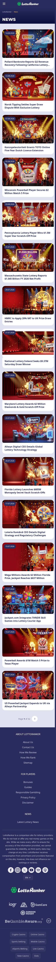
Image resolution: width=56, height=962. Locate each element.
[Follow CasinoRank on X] (24, 870)
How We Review (28, 752)
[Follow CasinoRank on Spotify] (38, 870)
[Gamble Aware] (24, 921)
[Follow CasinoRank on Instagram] (18, 870)
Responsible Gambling (28, 792)
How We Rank (28, 757)
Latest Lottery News (28, 822)
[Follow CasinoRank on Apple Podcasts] (45, 870)
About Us (28, 742)
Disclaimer (28, 802)
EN (26, 877)
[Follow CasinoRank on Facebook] (11, 870)
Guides (28, 787)
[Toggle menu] (4, 4)
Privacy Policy (28, 797)
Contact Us (28, 747)
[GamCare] (39, 905)
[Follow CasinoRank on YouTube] (31, 870)
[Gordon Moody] (28, 913)
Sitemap (28, 762)
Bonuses (28, 782)
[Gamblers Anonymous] (23, 905)
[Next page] (35, 719)
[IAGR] (13, 905)
